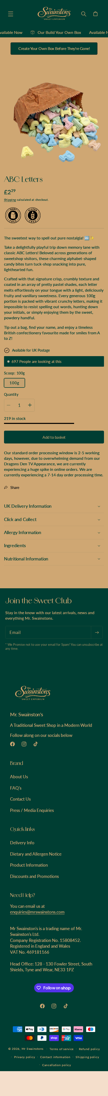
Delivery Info (22, 842)
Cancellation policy (56, 1065)
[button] (10, 14)
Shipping (10, 199)
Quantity (11, 395)
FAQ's (15, 788)
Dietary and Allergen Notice (36, 854)
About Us (19, 776)
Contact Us (20, 799)
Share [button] (14, 487)
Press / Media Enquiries (32, 810)
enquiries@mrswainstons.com (37, 912)
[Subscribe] (96, 632)
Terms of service (61, 1049)
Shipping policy (87, 1057)
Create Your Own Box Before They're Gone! (54, 48)
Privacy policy (24, 1057)
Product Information (29, 865)
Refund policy (89, 1049)
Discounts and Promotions (34, 876)
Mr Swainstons (33, 1048)
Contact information (55, 1057)
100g (14, 382)
